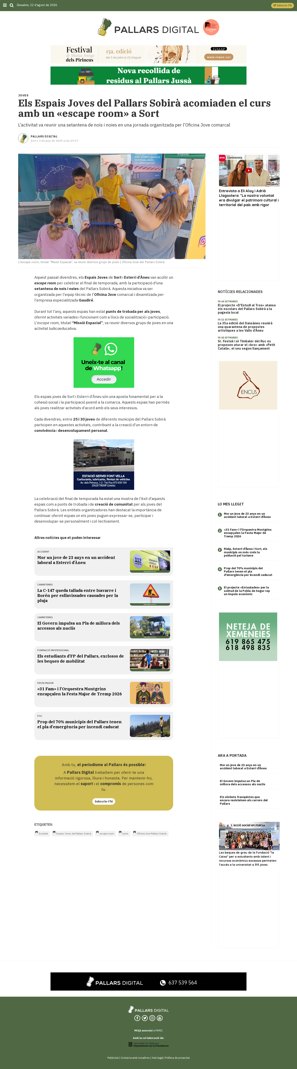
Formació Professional (53, 650)
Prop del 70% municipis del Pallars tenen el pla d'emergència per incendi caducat (79, 724)
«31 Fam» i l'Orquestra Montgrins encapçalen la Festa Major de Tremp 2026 (79, 691)
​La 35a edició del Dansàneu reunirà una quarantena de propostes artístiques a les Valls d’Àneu (245, 326)
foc (39, 715)
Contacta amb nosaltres (135, 1058)
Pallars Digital (44, 136)
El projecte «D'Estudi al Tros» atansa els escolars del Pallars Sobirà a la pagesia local (247, 308)
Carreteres (45, 584)
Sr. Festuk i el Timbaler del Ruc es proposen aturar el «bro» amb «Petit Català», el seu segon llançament (246, 344)
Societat (43, 833)
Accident (43, 551)
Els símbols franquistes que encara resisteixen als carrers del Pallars (244, 800)
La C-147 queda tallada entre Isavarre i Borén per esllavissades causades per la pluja (77, 595)
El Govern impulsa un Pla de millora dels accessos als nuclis (242, 782)
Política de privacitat (177, 1058)
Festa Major (45, 682)
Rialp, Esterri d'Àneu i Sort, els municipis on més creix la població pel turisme (245, 552)
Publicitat (113, 1058)
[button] (282, 5)
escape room (107, 833)
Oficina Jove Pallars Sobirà (151, 833)
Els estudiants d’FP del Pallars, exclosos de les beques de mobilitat (80, 659)
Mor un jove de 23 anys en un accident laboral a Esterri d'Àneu (76, 560)
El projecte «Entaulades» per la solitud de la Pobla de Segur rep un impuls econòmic (247, 590)
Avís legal (157, 1058)
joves (125, 833)
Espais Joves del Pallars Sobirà (73, 833)
